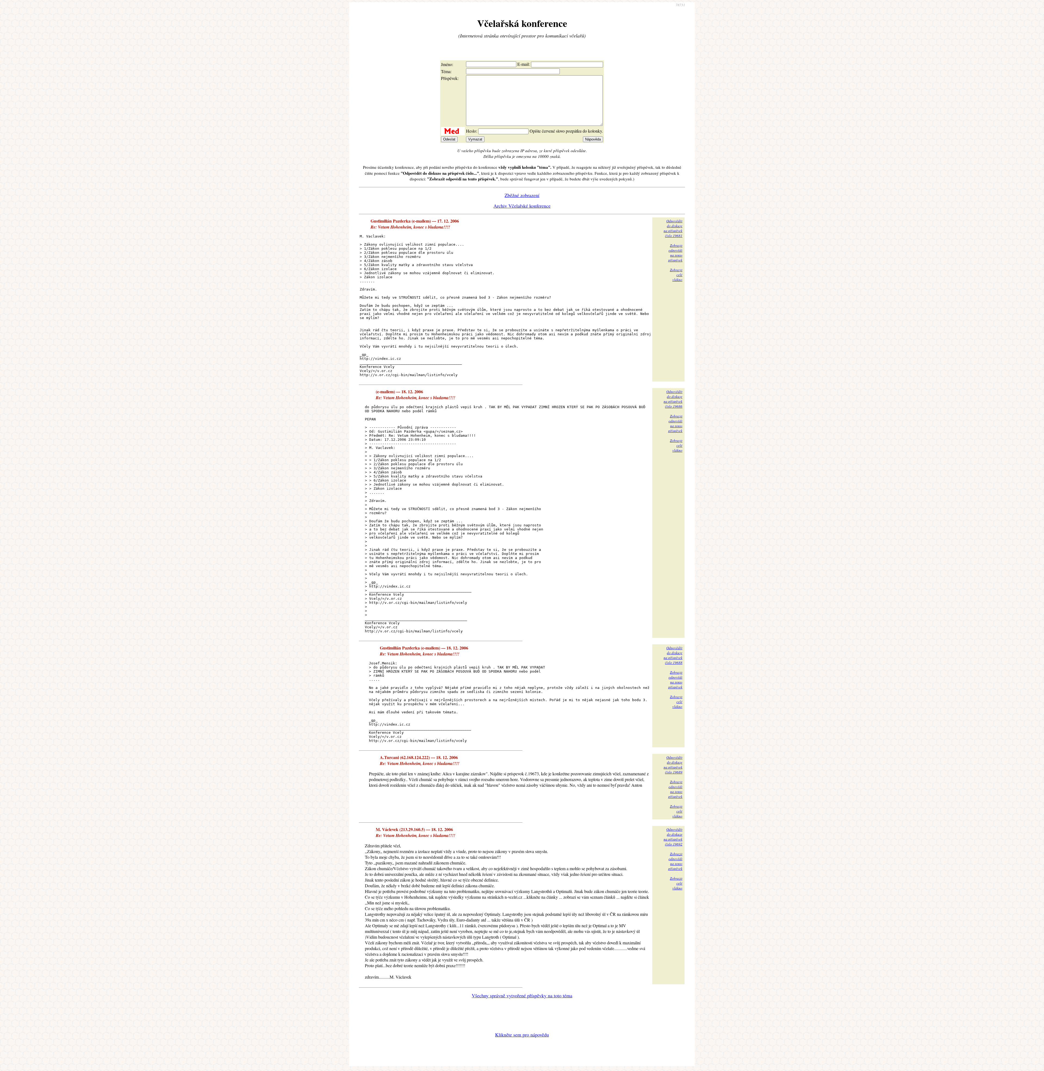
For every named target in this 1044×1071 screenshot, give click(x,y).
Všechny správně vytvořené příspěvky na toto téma (522, 995)
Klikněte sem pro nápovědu (522, 1034)
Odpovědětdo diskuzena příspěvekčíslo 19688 (673, 655)
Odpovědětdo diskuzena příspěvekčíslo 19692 (673, 837)
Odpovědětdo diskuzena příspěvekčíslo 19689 (673, 765)
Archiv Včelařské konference (522, 205)
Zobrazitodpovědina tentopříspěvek (675, 253)
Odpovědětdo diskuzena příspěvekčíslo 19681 (673, 228)
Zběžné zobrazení (522, 195)
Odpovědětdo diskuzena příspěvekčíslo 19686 (673, 399)
